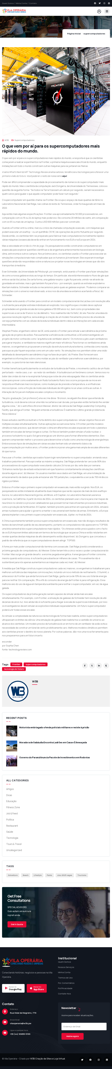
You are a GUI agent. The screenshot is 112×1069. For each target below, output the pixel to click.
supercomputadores (94, 33)
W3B (7, 140)
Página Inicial (74, 33)
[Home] (14, 11)
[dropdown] (107, 11)
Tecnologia (12, 837)
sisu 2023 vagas (64, 875)
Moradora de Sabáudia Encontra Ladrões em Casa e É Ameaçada (53, 742)
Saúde (9, 831)
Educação (11, 801)
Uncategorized (14, 850)
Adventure (12, 875)
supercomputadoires (35, 664)
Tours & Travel (14, 844)
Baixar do (13, 987)
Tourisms (81, 875)
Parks (49, 875)
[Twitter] (100, 3)
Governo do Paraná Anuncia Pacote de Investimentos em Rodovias (54, 757)
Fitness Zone (13, 807)
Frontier (16, 664)
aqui (64, 175)
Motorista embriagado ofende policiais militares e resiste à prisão (54, 727)
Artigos (10, 789)
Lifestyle (38, 875)
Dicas (9, 795)
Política (10, 819)
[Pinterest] (109, 3)
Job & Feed (12, 813)
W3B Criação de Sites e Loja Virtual (47, 1058)
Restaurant (12, 825)
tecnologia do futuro (14, 669)
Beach (25, 875)
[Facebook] (95, 3)
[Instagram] (104, 3)
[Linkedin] (107, 1060)
